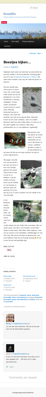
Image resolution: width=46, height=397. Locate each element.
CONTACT (7, 46)
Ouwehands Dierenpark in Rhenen (25, 77)
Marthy (8, 324)
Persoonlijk (7, 297)
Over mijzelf (15, 41)
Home (6, 41)
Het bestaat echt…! (30, 276)
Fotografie (22, 295)
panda (14, 299)
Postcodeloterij (22, 299)
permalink (9, 301)
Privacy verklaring (28, 41)
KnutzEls (10, 14)
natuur (29, 295)
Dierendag (7, 276)
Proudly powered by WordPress (23, 393)
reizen (14, 297)
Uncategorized (21, 297)
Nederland (35, 295)
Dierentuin (7, 285)
